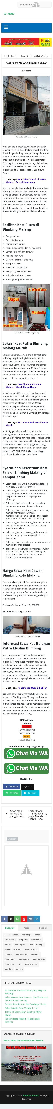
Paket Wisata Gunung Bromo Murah (23, 1040)
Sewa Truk (9, 964)
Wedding (8, 969)
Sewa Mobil (24, 959)
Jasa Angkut (19, 944)
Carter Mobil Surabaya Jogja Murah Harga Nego (35, 815)
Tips (19, 964)
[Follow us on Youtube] (24, 919)
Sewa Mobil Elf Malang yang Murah (17, 813)
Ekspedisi (23, 939)
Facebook (14, 786)
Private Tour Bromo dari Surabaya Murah (25, 1004)
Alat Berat (13, 935)
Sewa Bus (35, 954)
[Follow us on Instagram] (30, 919)
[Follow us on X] (11, 919)
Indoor (7, 944)
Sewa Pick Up (39, 959)
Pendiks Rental (31, 1095)
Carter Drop (10, 939)
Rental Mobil (22, 954)
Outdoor (17, 949)
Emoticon (12, 838)
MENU (11, 13)
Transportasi (31, 964)
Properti (26, 70)
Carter (37, 935)
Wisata (19, 969)
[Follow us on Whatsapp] (17, 919)
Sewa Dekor (9, 959)
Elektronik (36, 939)
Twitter (29, 786)
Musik (7, 949)
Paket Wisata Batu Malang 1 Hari (21, 1007)
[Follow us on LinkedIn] (37, 919)
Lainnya (40, 944)
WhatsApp (14, 793)
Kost (31, 944)
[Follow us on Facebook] (4, 919)
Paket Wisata (31, 949)
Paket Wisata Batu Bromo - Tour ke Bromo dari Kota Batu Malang (26, 999)
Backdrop (25, 935)
